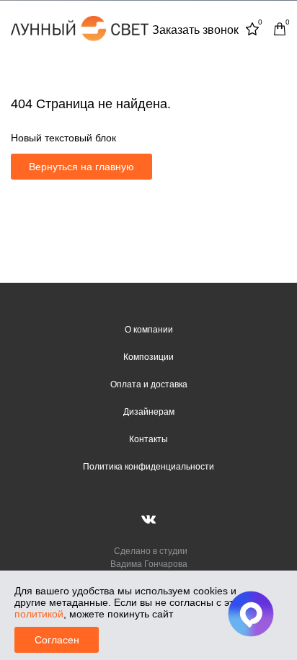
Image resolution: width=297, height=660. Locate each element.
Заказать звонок (195, 30)
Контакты (148, 439)
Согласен (57, 640)
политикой (38, 614)
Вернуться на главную (81, 166)
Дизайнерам (148, 412)
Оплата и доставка (148, 384)
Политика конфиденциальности (148, 467)
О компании (149, 330)
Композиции (148, 357)
